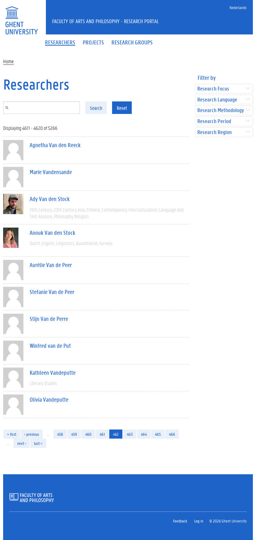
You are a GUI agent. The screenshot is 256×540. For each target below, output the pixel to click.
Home (8, 61)
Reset (122, 108)
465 (158, 434)
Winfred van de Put (50, 345)
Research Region (214, 132)
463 (130, 434)
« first (11, 434)
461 (102, 434)
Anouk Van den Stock (52, 232)
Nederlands (238, 7)
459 (74, 434)
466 (172, 434)
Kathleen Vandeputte (53, 372)
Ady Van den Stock (50, 199)
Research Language (217, 100)
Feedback (180, 520)
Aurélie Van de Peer (51, 265)
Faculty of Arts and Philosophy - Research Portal (105, 21)
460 (88, 434)
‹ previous (31, 434)
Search (96, 108)
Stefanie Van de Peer (52, 292)
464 (144, 434)
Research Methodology (220, 110)
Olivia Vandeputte (49, 399)
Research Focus (213, 89)
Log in (198, 520)
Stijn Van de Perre (49, 318)
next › (21, 443)
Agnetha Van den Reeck (55, 145)
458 (60, 434)
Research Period (214, 121)
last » (38, 443)
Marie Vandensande (51, 172)
